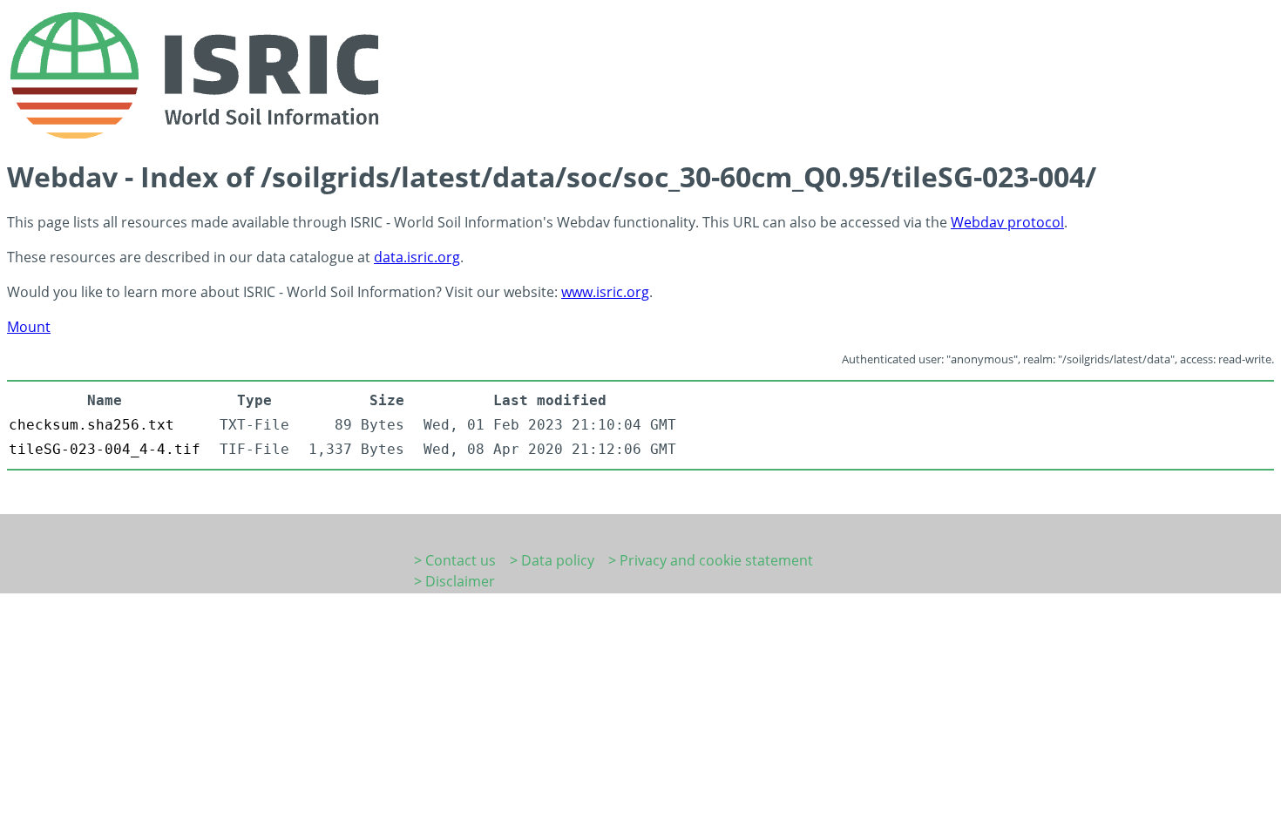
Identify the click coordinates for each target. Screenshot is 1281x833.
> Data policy (552, 560)
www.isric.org (605, 291)
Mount (29, 326)
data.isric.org (417, 257)
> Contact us (455, 560)
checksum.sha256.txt (91, 424)
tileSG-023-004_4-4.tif (104, 449)
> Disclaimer (454, 581)
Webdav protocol (1007, 222)
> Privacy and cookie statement (710, 560)
